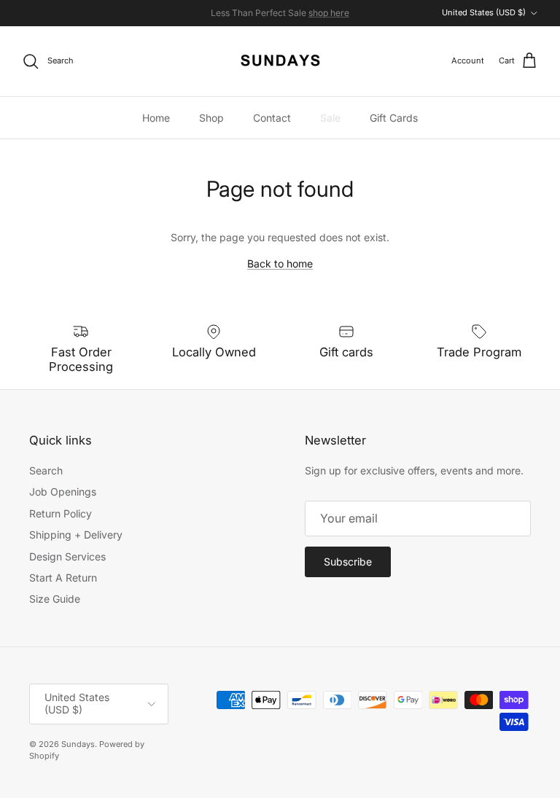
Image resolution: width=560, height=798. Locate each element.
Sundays (78, 744)
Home (156, 118)
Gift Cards (394, 118)
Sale (330, 118)
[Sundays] (280, 61)
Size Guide (54, 598)
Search (46, 470)
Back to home (280, 263)
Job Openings (62, 491)
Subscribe (348, 561)
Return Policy (60, 513)
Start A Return (63, 577)
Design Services (67, 556)
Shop (211, 118)
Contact (272, 118)
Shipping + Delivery (75, 534)
